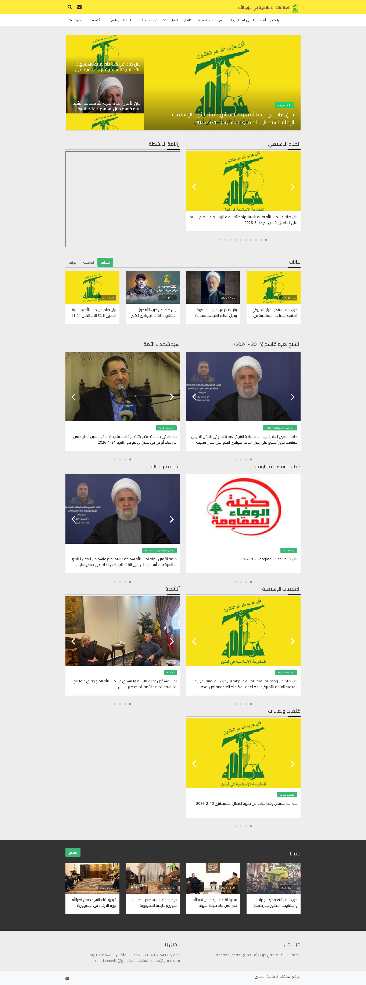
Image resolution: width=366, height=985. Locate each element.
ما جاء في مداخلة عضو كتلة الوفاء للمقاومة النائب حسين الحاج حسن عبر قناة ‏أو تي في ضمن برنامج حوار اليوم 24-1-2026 (125, 439)
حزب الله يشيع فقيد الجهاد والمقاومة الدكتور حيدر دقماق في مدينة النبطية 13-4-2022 (274, 902)
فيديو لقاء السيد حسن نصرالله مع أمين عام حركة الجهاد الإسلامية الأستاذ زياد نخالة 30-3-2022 (213, 902)
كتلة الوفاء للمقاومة (180, 20)
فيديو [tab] (73, 852)
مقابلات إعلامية (166, 428)
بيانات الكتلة (289, 550)
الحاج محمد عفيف (286, 673)
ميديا (295, 853)
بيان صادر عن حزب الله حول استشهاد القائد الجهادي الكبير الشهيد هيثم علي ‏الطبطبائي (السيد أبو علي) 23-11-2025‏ (154, 312)
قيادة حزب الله (148, 20)
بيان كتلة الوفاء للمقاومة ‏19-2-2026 (269, 559)
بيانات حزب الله (271, 20)
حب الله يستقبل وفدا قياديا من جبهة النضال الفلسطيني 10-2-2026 (246, 804)
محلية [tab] (105, 262)
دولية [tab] (72, 262)
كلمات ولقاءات (77, 20)
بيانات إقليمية (284, 105)
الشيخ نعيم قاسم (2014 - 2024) (280, 428)
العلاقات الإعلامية (120, 20)
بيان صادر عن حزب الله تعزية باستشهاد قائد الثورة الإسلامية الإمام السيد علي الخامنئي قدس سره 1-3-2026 (233, 118)
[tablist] (104, 82)
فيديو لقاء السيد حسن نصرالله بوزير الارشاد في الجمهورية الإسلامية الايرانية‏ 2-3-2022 (94, 902)
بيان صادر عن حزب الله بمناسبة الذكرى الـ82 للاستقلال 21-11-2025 (92, 312)
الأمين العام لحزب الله (241, 20)
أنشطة (96, 20)
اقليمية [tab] (88, 262)
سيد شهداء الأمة (212, 20)
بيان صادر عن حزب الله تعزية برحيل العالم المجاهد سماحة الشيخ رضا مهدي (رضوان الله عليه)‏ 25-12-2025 (215, 312)
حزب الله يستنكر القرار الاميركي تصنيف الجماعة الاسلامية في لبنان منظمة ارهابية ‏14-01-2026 (274, 312)
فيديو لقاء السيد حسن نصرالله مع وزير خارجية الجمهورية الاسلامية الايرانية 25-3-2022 (154, 902)
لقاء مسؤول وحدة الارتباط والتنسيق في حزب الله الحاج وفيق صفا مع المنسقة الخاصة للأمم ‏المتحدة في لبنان (125, 683)
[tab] (104, 54)
